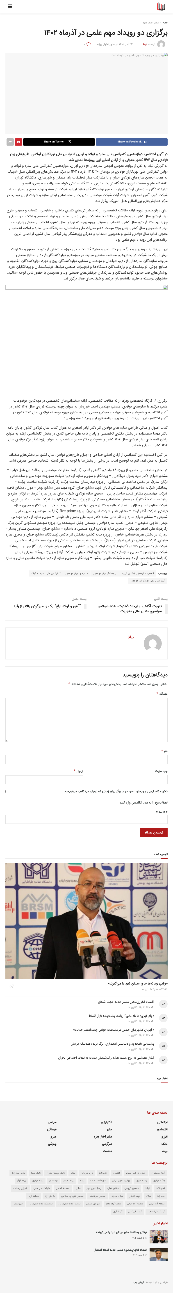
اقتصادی (162, 1129)
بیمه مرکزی (37, 1181)
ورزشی (52, 1143)
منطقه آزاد (34, 1196)
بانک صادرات (18, 1173)
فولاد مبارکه (117, 1196)
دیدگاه (162, 693)
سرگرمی (107, 1143)
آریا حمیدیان (158, 1173)
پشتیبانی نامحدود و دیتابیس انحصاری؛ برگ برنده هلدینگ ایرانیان (112, 1043)
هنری (53, 1136)
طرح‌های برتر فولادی (77, 573)
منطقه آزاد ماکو (113, 1204)
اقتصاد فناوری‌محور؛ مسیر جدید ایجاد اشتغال (126, 1001)
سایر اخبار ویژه (151, 23)
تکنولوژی (106, 1122)
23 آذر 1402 (126, 44)
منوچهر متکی (93, 1204)
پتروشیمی (18, 1204)
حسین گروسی (132, 1188)
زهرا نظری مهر (94, 1188)
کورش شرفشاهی (156, 1212)
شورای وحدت (20, 1188)
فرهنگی (52, 1129)
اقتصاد (116, 1173)
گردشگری (117, 1212)
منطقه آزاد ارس (157, 1204)
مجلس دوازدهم (97, 1196)
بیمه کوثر (21, 1181)
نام (164, 750)
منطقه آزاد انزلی (135, 1204)
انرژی (164, 1136)
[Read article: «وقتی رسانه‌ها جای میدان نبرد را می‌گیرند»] (86, 921)
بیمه (165, 1151)
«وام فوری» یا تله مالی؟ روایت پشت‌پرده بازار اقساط (121, 1015)
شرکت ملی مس (42, 1188)
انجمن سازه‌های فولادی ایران (138, 573)
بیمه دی (53, 1181)
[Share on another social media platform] (10, 142)
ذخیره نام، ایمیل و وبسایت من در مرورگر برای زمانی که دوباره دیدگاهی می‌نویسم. (116, 791)
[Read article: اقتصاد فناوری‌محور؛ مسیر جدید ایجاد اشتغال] (159, 1254)
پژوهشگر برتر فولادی (104, 573)
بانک (165, 1143)
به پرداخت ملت (98, 1181)
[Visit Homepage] (161, 6)
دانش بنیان (112, 1188)
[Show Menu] (10, 7)
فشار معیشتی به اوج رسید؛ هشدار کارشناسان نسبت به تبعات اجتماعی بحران (106, 1057)
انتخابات (103, 1173)
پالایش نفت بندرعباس (69, 1204)
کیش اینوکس (135, 1212)
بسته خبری (141, 1181)
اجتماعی (162, 1122)
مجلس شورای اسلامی (72, 1196)
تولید (147, 1188)
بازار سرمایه (87, 1173)
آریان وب (138, 1282)
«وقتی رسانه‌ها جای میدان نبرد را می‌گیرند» (138, 983)
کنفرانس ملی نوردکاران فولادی (148, 581)
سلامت (107, 1151)
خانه (165, 23)
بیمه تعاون (69, 1181)
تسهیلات (160, 1188)
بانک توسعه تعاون (56, 1173)
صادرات (161, 1196)
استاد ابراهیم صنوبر (136, 1173)
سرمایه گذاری (63, 1188)
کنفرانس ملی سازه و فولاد (45, 573)
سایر (109, 1129)
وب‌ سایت (161, 771)
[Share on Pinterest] (18, 142)
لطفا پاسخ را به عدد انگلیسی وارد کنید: (143, 802)
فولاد (148, 1196)
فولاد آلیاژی (134, 1196)
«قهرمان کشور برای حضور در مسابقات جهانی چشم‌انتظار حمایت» (113, 1029)
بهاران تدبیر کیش (121, 1181)
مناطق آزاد (50, 1196)
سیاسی (52, 1122)
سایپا (78, 1188)
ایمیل (78, 771)
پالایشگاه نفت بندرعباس (40, 1204)
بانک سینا (36, 1173)
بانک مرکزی (159, 1181)
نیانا (145, 44)
